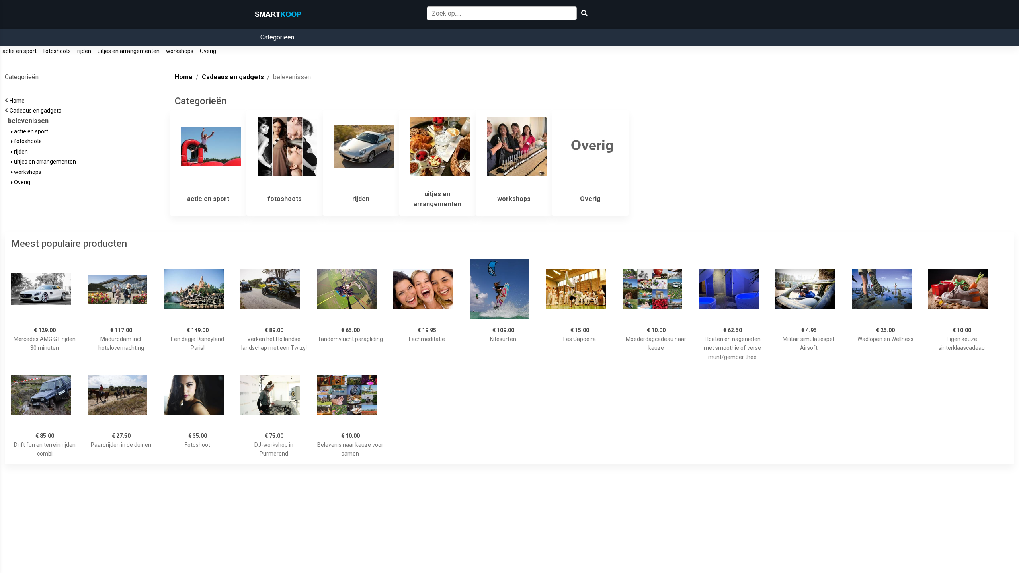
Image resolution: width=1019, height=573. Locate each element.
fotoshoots (57, 51)
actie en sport (19, 51)
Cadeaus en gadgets (37, 110)
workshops (180, 51)
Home (18, 100)
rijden (84, 51)
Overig (208, 51)
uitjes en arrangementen (128, 51)
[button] (273, 37)
